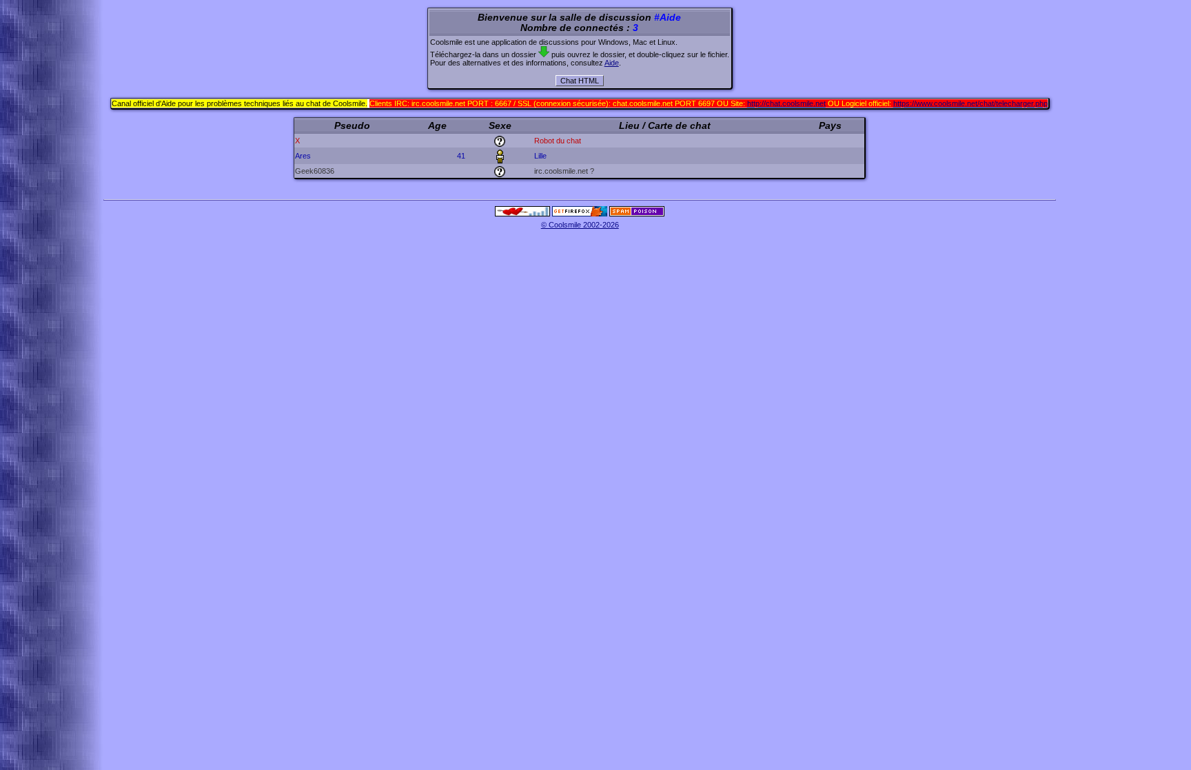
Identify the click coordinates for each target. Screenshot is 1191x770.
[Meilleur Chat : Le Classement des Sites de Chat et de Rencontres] (522, 214)
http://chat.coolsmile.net (786, 103)
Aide (611, 63)
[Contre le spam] (636, 214)
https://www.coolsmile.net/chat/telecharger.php (970, 103)
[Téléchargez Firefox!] (579, 214)
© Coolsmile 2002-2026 (580, 225)
